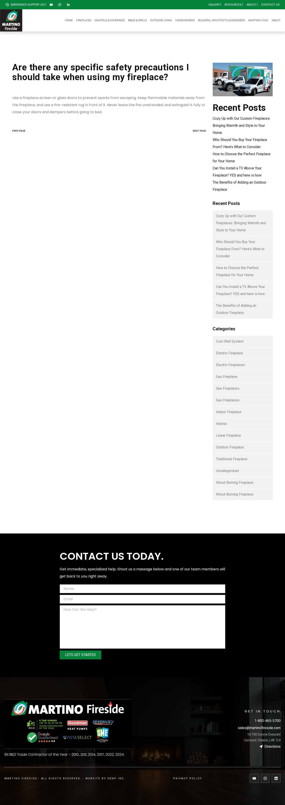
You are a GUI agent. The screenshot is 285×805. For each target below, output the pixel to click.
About (276, 20)
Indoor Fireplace (228, 412)
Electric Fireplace (229, 353)
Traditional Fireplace (231, 459)
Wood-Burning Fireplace (234, 482)
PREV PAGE (18, 130)
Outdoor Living (161, 20)
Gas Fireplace (226, 377)
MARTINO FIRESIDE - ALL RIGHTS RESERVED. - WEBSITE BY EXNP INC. (64, 778)
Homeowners (185, 20)
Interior (221, 424)
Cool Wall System (230, 341)
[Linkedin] (276, 778)
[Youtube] (254, 778)
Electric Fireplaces (230, 365)
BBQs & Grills (137, 20)
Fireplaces (83, 20)
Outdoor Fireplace (230, 447)
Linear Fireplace (228, 435)
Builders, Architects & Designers (221, 20)
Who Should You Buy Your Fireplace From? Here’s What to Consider (240, 249)
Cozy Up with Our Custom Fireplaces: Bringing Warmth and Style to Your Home (241, 125)
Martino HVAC (258, 20)
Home (69, 20)
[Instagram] (265, 778)
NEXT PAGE (199, 130)
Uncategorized (227, 471)
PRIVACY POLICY (187, 778)
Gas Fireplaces (227, 388)
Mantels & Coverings (110, 20)
